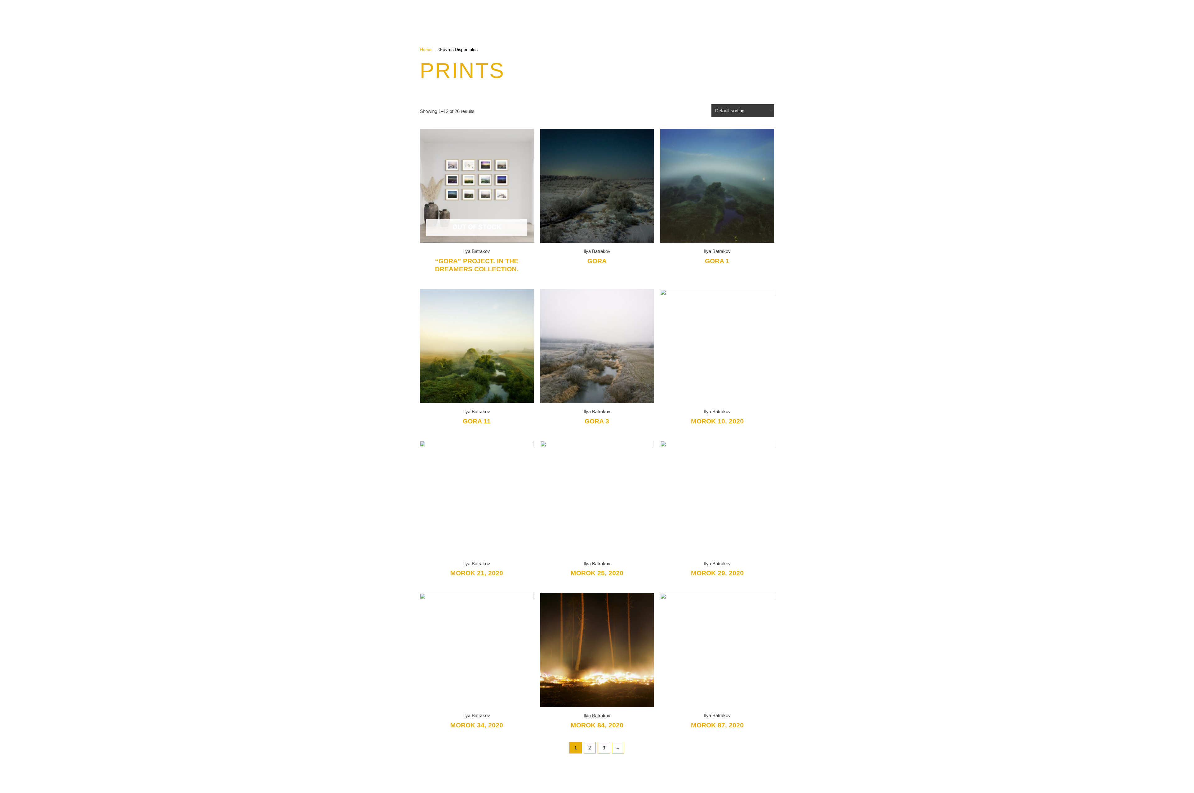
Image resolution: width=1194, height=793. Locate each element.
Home (426, 49)
